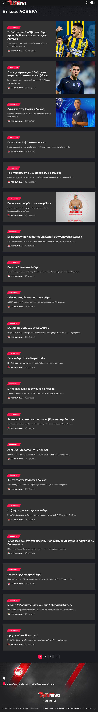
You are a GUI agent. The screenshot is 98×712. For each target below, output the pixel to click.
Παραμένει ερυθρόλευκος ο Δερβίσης (29, 203)
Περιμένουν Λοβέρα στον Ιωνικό (26, 142)
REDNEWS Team (17, 51)
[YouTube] (47, 701)
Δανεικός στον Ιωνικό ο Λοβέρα (25, 108)
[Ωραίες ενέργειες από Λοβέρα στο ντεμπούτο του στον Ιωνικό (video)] (75, 77)
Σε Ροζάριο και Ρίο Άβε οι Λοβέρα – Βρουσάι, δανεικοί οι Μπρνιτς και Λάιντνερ (27, 35)
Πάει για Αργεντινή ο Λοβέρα (24, 574)
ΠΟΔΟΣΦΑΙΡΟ (14, 27)
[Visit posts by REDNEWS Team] (8, 50)
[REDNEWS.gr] (17, 2)
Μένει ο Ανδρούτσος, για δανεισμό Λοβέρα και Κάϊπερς (39, 604)
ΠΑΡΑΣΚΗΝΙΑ (13, 67)
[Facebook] (43, 701)
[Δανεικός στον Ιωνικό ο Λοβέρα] (75, 112)
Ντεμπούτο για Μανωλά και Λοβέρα (28, 327)
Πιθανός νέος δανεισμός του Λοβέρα (28, 297)
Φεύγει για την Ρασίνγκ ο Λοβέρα (26, 479)
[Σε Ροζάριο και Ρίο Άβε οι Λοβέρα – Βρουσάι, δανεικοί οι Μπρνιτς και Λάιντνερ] (75, 39)
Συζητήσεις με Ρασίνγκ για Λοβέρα (27, 510)
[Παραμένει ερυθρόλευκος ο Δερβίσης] (75, 207)
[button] (5, 2)
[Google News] (51, 701)
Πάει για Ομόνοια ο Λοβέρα (23, 267)
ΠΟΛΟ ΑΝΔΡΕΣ (14, 198)
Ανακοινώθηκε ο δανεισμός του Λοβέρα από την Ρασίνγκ (41, 419)
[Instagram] (54, 701)
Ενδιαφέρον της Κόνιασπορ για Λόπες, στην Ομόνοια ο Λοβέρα (44, 236)
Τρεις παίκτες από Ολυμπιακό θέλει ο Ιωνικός (34, 172)
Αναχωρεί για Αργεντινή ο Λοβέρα (27, 449)
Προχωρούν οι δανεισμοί (22, 635)
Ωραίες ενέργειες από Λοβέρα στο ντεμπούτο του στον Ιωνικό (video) (27, 73)
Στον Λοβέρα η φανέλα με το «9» (26, 358)
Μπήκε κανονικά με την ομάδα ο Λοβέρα (30, 388)
